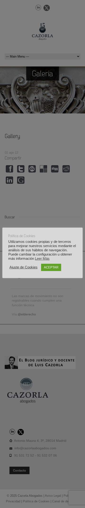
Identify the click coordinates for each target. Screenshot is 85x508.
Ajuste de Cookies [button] (23, 267)
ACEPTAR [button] (51, 267)
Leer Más (42, 258)
